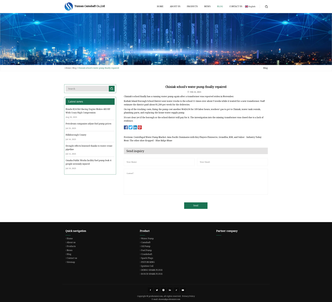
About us (175, 6)
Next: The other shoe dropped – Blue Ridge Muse (148, 140)
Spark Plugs (147, 258)
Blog (220, 6)
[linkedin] (169, 290)
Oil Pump (145, 246)
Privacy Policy (188, 296)
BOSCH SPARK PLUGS (151, 273)
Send (195, 205)
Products (192, 6)
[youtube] (182, 290)
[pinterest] (163, 290)
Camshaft (145, 242)
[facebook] (150, 290)
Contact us (235, 6)
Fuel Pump (146, 250)
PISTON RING (148, 262)
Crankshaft (146, 254)
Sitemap (71, 262)
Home (160, 6)
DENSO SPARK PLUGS (151, 270)
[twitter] (157, 290)
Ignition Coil (147, 266)
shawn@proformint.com (169, 299)
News (207, 6)
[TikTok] (176, 290)
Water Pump (147, 238)
